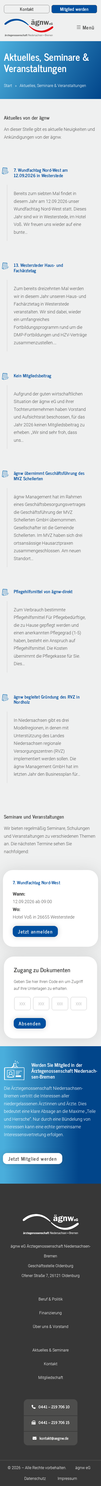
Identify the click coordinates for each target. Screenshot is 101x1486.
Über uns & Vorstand (50, 1326)
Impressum (67, 1478)
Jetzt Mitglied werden (32, 1158)
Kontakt (26, 8)
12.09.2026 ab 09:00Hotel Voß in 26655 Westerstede (44, 907)
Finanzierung (50, 1313)
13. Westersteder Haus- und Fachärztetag (38, 267)
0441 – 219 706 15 (52, 1422)
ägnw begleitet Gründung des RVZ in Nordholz (47, 699)
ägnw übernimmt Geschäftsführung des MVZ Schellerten (49, 475)
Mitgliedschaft (50, 1377)
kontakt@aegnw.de (52, 1438)
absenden (30, 1023)
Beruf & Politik (50, 1299)
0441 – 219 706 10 (53, 1406)
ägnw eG (82, 1467)
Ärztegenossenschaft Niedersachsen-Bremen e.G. (31, 27)
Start (8, 85)
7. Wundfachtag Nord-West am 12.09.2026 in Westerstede (41, 172)
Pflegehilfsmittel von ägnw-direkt (43, 591)
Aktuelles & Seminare (50, 1350)
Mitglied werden (74, 8)
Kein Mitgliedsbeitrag (32, 375)
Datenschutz (35, 1478)
